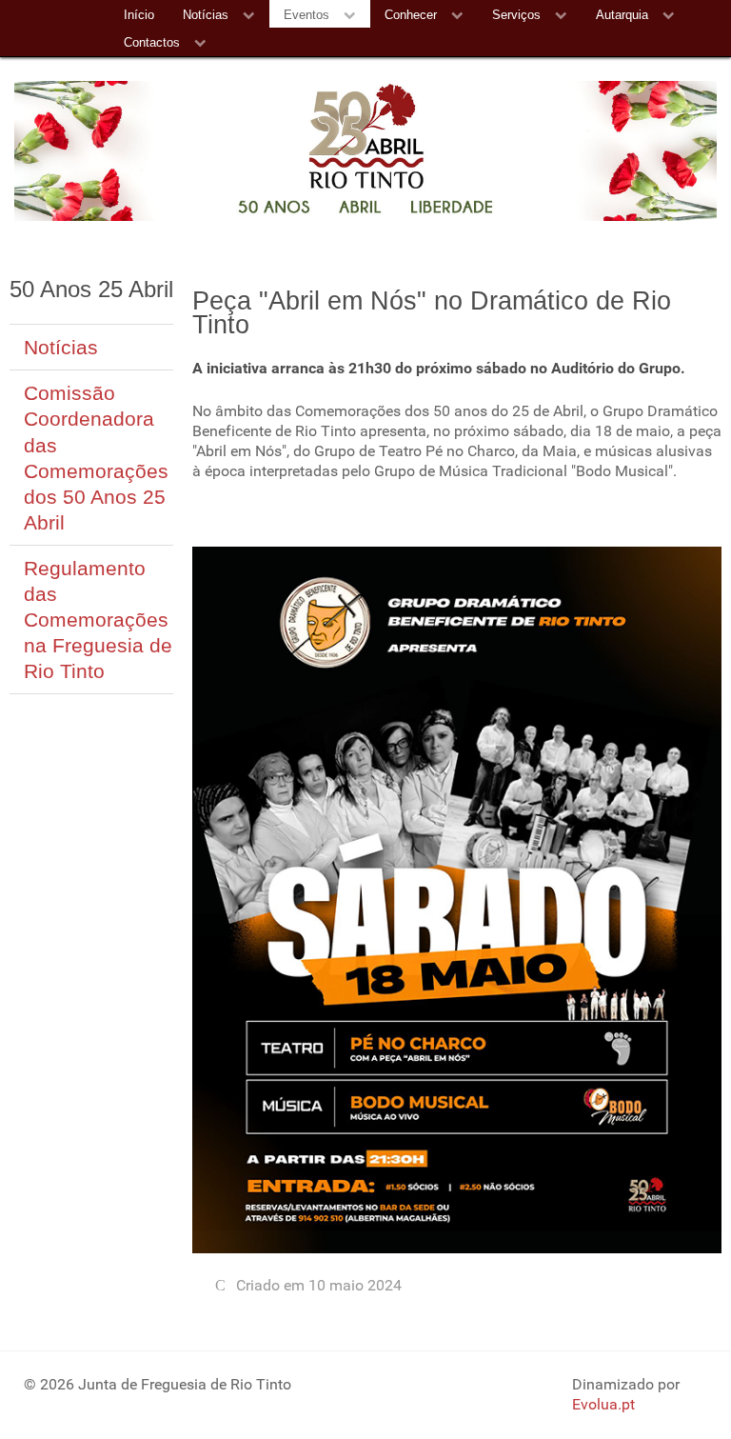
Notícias (61, 347)
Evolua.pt (603, 1404)
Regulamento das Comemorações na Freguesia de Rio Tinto (98, 619)
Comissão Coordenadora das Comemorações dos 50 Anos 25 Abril (96, 457)
